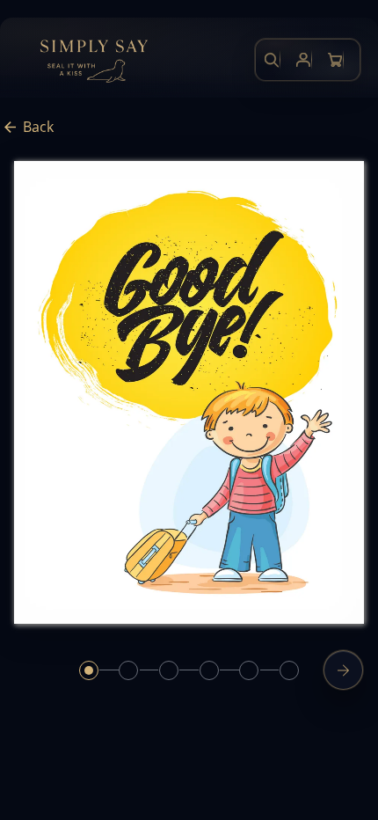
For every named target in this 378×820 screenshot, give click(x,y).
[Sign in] (303, 60)
